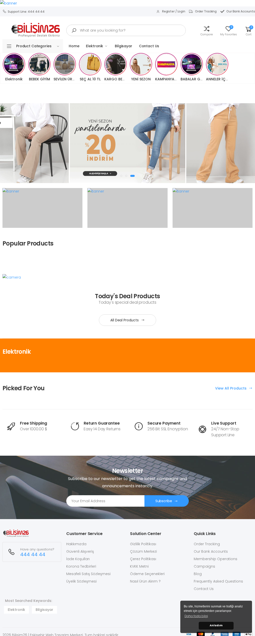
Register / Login (173, 11)
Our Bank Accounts (240, 11)
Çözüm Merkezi (143, 551)
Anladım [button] (216, 625)
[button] (206, 30)
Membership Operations (215, 558)
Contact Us (149, 46)
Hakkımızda (76, 543)
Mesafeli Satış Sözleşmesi (88, 573)
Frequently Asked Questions (218, 581)
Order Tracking (206, 11)
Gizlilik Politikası (143, 543)
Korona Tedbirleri (81, 566)
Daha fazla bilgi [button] (196, 616)
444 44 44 (32, 554)
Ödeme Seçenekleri (147, 573)
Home (74, 46)
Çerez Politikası (143, 558)
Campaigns (204, 566)
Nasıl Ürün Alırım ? (145, 581)
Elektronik (94, 46)
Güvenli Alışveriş (80, 551)
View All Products (231, 388)
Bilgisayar (123, 46)
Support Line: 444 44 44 (26, 11)
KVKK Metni (139, 566)
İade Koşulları (78, 558)
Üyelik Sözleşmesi (81, 581)
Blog (198, 573)
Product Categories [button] (33, 46)
